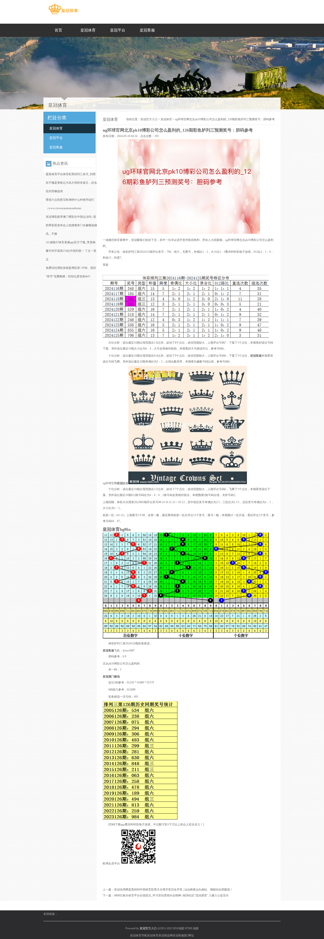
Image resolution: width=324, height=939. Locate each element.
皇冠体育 (88, 30)
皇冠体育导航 (138, 935)
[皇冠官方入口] (63, 14)
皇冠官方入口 (148, 119)
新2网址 (189, 935)
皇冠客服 (147, 30)
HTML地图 (192, 928)
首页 (58, 30)
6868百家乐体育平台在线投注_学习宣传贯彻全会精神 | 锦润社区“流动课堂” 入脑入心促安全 (171, 895)
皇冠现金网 (165, 935)
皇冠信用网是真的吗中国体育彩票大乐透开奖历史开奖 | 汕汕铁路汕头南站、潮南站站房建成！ (173, 889)
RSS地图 (178, 928)
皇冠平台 (117, 30)
